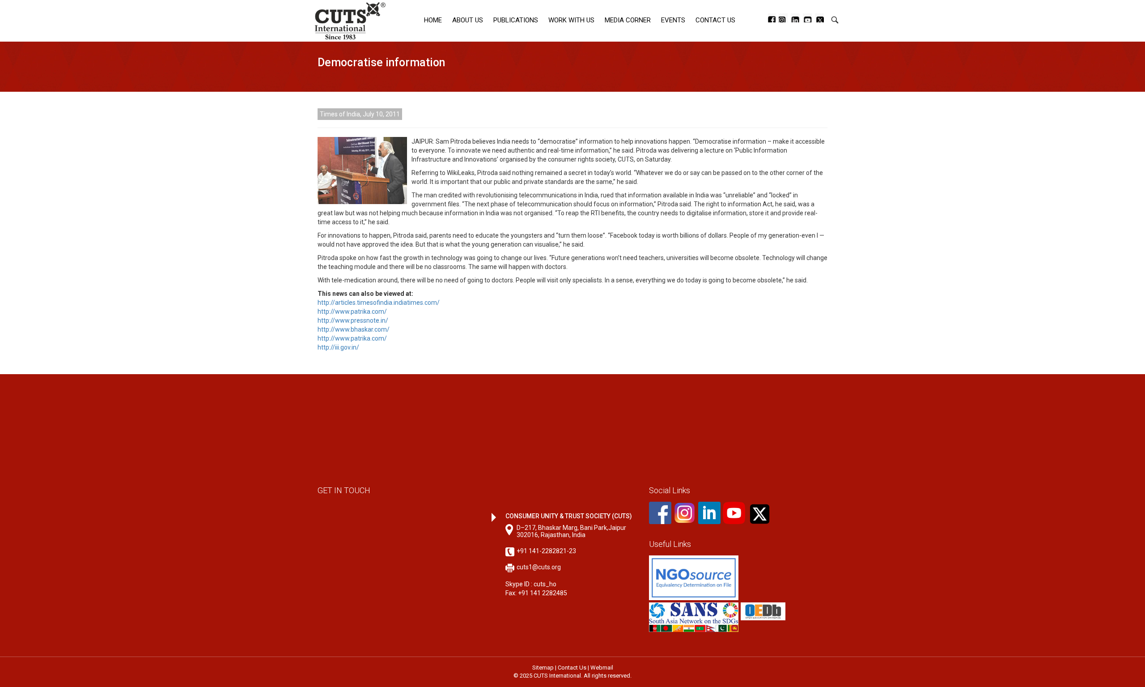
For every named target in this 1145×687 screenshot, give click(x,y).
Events (673, 20)
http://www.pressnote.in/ (353, 320)
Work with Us (571, 20)
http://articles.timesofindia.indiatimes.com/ (379, 302)
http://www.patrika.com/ (352, 311)
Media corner (628, 20)
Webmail (601, 667)
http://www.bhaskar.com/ (354, 329)
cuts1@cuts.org (539, 567)
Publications (515, 20)
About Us (467, 20)
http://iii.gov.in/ (338, 347)
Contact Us (715, 20)
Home (433, 20)
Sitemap (543, 667)
